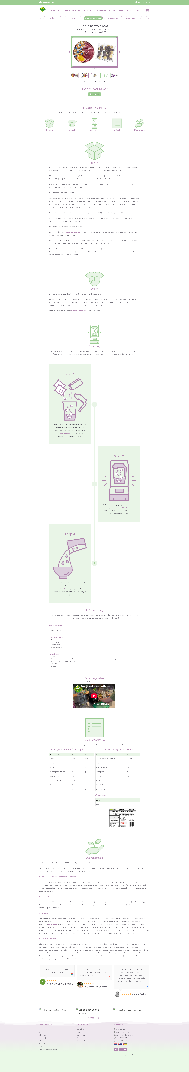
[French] (122, 1044)
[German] (126, 1044)
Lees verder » (122, 985)
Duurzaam (139, 129)
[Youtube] (125, 1049)
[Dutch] (116, 1044)
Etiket (117, 129)
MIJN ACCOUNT (135, 10)
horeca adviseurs (78, 311)
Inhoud (49, 129)
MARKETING (100, 10)
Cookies (135, 1055)
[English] (119, 1044)
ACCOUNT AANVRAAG (69, 10)
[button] (69, 51)
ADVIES (87, 10)
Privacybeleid (126, 1055)
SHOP (52, 10)
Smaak (72, 129)
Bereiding (94, 129)
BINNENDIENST (116, 10)
